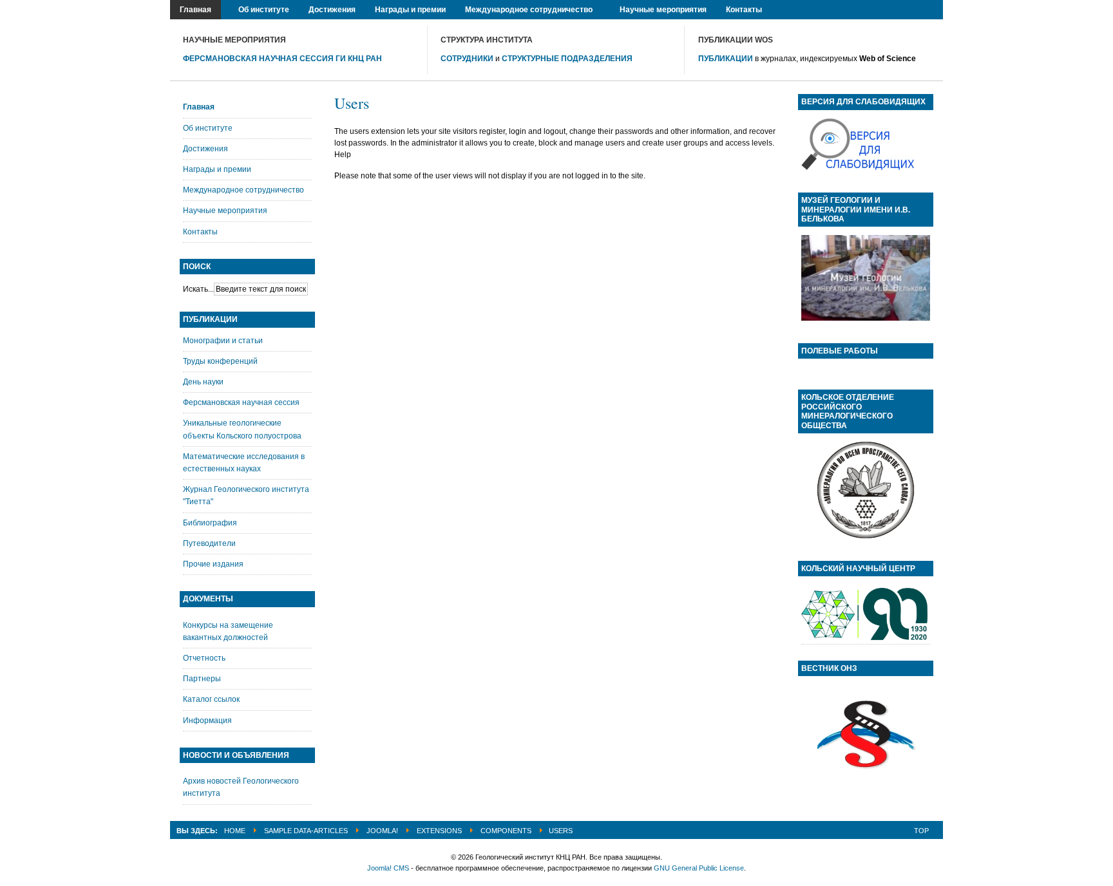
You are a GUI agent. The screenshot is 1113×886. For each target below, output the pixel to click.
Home (234, 830)
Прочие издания (213, 564)
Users (351, 103)
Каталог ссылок (211, 699)
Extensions (439, 830)
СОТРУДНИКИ (467, 58)
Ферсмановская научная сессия (241, 402)
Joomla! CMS (388, 868)
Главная (198, 106)
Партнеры (202, 678)
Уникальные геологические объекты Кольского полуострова (242, 429)
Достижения (205, 148)
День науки (203, 381)
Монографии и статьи (223, 340)
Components (505, 830)
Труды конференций (220, 361)
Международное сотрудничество (243, 189)
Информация (207, 720)
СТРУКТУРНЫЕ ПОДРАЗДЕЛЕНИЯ (567, 58)
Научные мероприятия (225, 210)
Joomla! (382, 830)
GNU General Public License (699, 868)
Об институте (208, 128)
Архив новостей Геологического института (241, 787)
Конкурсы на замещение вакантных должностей (228, 631)
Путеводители (209, 543)
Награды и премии (217, 169)
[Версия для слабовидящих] (857, 167)
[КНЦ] (865, 638)
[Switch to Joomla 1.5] (30, 32)
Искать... (198, 289)
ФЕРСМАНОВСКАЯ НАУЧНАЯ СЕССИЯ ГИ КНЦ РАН (282, 58)
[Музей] (865, 318)
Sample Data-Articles (306, 830)
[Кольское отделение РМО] (865, 535)
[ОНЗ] (865, 786)
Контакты (200, 231)
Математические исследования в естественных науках (244, 462)
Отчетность (204, 658)
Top (921, 830)
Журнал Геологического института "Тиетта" (246, 495)
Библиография (210, 522)
